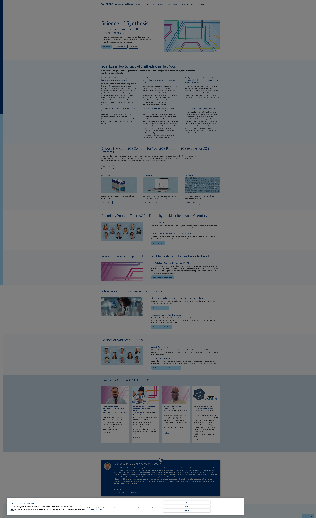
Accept (187, 502)
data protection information (96, 509)
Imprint (12, 510)
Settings (187, 510)
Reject (186, 506)
